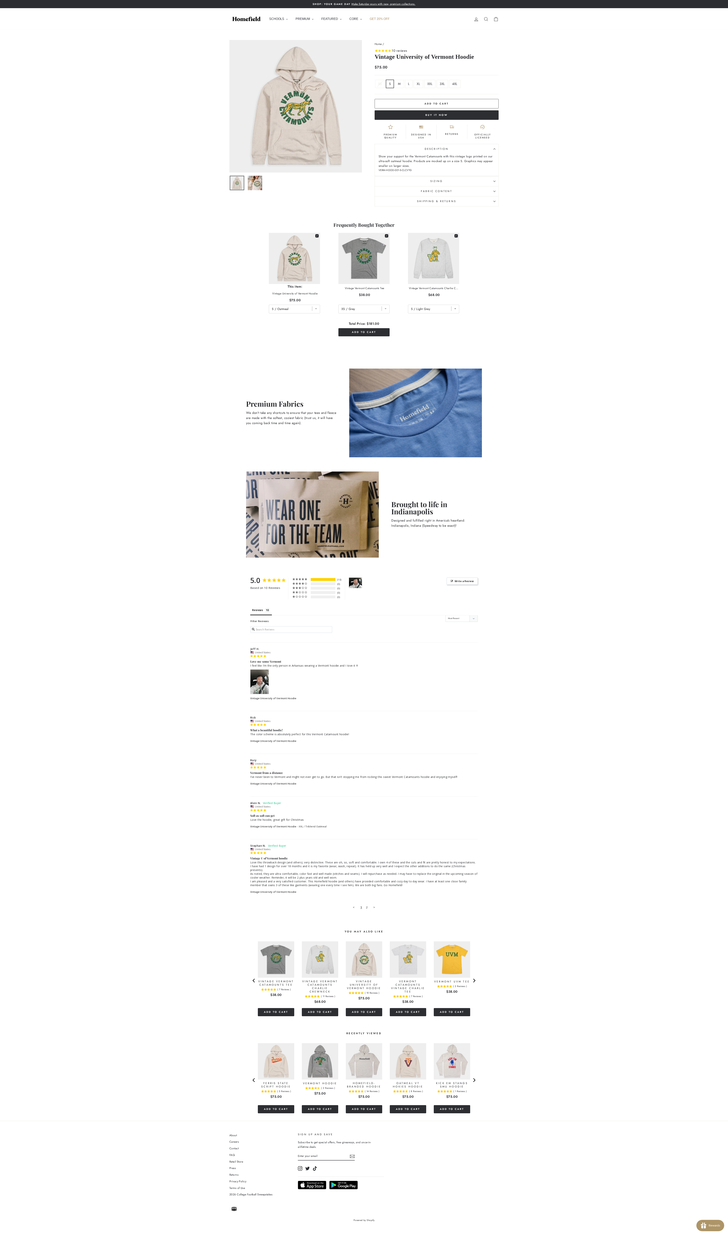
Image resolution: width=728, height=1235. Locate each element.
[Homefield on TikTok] (315, 1168)
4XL (454, 84)
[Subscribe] (352, 1156)
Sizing (436, 181)
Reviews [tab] (257, 610)
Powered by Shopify (364, 1220)
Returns (233, 1175)
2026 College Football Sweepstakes (250, 1194)
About (233, 1135)
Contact (234, 1148)
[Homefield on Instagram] (300, 1168)
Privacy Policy (237, 1181)
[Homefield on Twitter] (307, 1168)
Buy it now (436, 115)
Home (378, 44)
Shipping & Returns (436, 201)
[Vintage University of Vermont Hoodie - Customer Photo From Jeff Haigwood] (355, 583)
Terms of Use (237, 1188)
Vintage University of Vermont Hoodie (273, 698)
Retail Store (236, 1162)
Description (437, 149)
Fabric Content (436, 191)
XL (418, 84)
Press (232, 1168)
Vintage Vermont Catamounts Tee (364, 288)
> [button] (374, 907)
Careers (234, 1142)
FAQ (232, 1155)
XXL (429, 84)
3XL (442, 84)
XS (380, 84)
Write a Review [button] (464, 581)
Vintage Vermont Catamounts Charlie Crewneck (434, 288)
